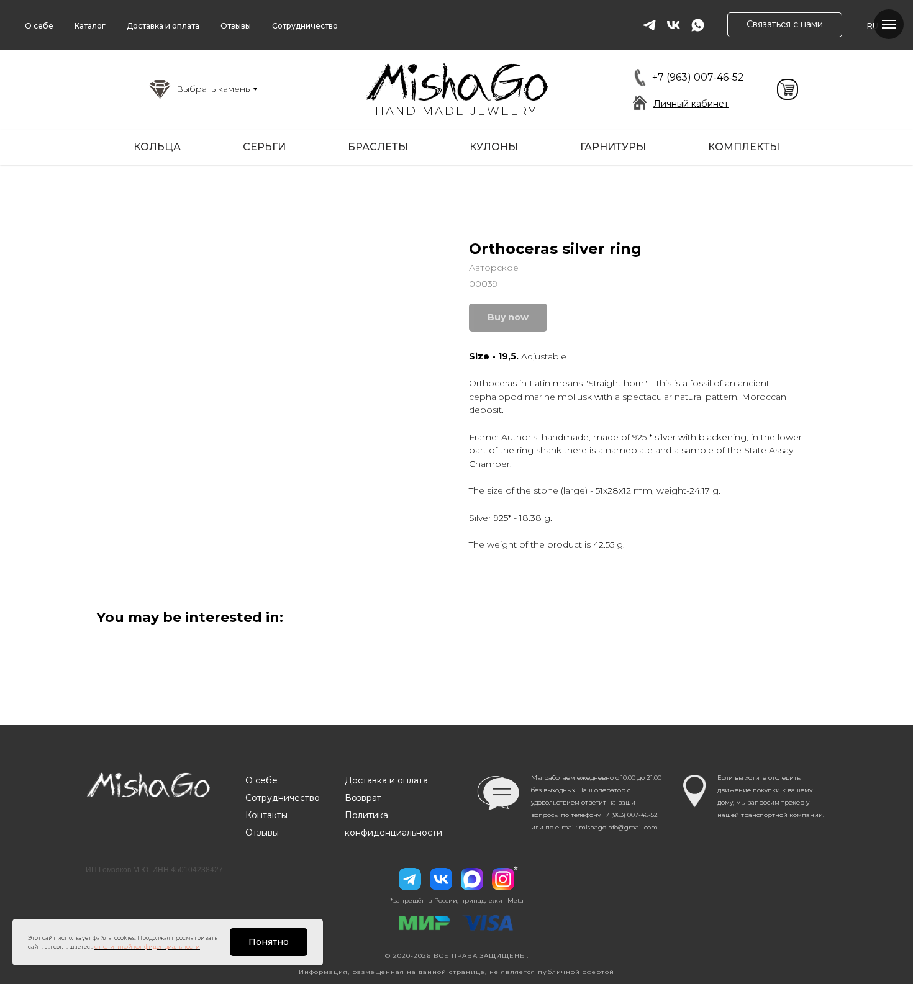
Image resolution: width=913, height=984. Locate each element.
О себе (39, 25)
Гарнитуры (613, 147)
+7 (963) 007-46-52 (698, 77)
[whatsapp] (698, 25)
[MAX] (472, 879)
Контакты (266, 815)
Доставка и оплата (163, 25)
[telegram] (649, 25)
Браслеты (378, 147)
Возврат (363, 797)
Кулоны (494, 147)
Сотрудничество (305, 25)
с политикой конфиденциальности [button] (147, 946)
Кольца (157, 147)
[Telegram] (410, 879)
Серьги (264, 147)
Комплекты (743, 147)
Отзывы (235, 25)
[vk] (673, 25)
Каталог (90, 25)
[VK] (441, 879)
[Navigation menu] (889, 24)
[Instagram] (503, 879)
